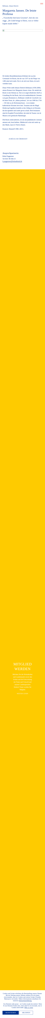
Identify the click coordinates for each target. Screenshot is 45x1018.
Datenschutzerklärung (25, 1001)
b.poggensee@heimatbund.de (12, 161)
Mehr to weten (28, 1007)
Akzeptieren (10, 1012)
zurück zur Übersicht (18, 139)
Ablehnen (26, 1012)
